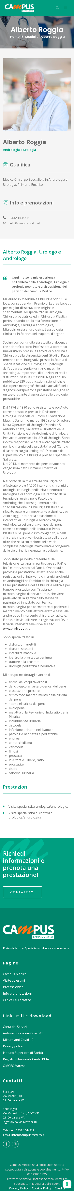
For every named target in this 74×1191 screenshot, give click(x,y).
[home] (28, 927)
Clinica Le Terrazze (17, 1000)
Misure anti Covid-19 (18, 1040)
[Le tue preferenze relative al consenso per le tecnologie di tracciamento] (67, 1184)
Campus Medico (14, 974)
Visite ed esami (14, 980)
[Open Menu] (65, 8)
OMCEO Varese (14, 1066)
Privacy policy (13, 1046)
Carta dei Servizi (15, 1027)
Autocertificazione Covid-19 (23, 1033)
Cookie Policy (42, 1188)
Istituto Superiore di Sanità (23, 1053)
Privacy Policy (19, 1188)
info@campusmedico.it (27, 1135)
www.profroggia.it (16, 628)
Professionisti (13, 987)
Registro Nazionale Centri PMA (26, 1059)
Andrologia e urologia (19, 150)
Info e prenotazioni (17, 993)
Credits (60, 1188)
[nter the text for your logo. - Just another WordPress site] (19, 8)
